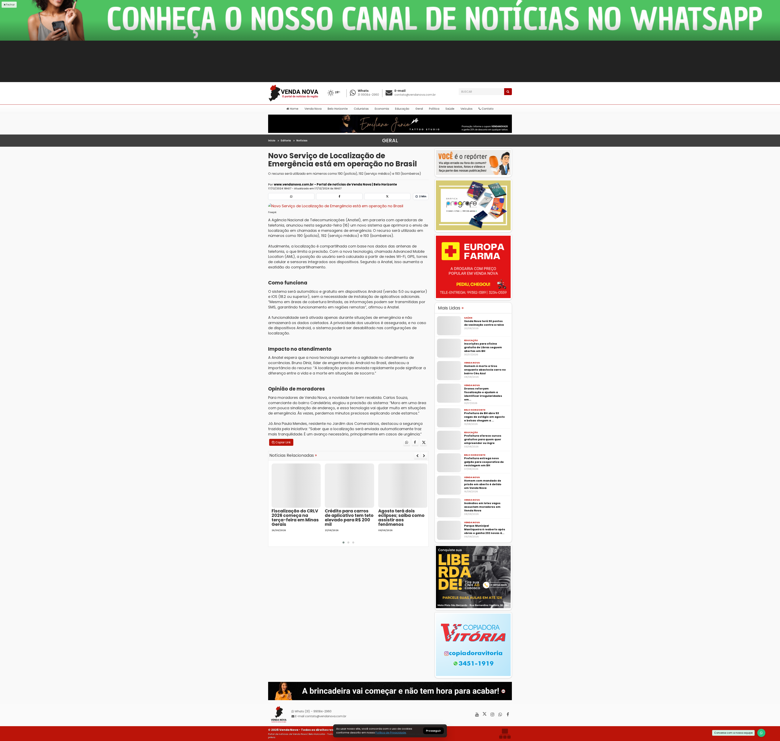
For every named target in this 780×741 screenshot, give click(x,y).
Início (271, 140)
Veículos (466, 109)
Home (293, 109)
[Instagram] (492, 714)
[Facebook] (339, 196)
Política (434, 109)
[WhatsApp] (761, 733)
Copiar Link (283, 442)
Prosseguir (433, 731)
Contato (487, 109)
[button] (343, 542)
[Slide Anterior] (417, 455)
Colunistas (361, 109)
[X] (387, 196)
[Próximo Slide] (424, 455)
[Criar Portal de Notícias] (505, 733)
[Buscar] (508, 91)
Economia (382, 109)
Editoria (286, 140)
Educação (402, 109)
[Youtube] (476, 714)
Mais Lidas (451, 308)
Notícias (301, 140)
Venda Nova (313, 109)
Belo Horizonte (338, 109)
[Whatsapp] (291, 196)
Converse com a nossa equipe (733, 732)
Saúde (449, 109)
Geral (419, 109)
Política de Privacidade (390, 732)
